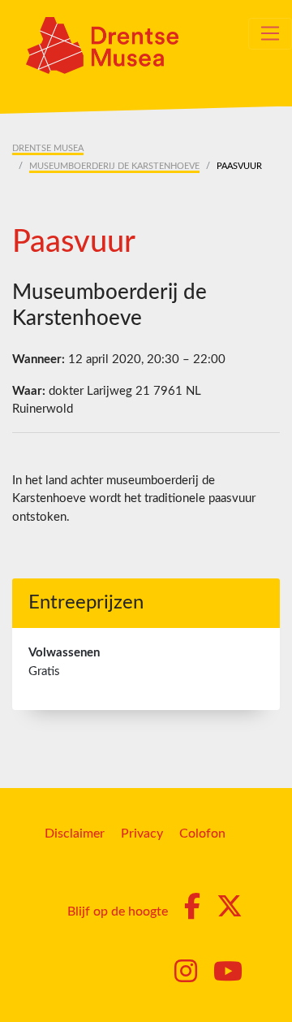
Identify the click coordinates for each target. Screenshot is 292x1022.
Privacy (142, 833)
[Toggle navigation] (270, 33)
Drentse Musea (48, 148)
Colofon (202, 833)
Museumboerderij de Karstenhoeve (114, 166)
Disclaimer (75, 833)
